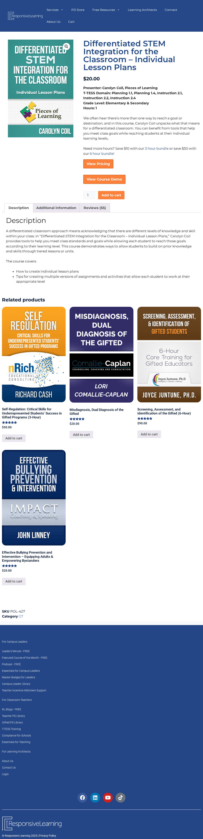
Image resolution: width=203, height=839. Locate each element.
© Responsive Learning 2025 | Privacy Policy (29, 835)
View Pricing (98, 164)
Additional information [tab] (56, 208)
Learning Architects (142, 10)
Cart (71, 22)
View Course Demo (104, 179)
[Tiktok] (120, 798)
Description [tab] (19, 208)
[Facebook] (82, 798)
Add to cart (111, 195)
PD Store (77, 10)
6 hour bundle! (102, 154)
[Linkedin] (95, 798)
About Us (53, 22)
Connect (171, 10)
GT (21, 616)
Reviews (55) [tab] (95, 208)
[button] (66, 46)
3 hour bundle (157, 148)
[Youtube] (108, 798)
